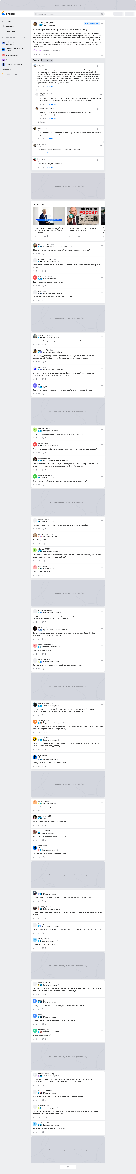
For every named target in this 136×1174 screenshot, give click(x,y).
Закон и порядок (49, 25)
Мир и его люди (49, 894)
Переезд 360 (48, 568)
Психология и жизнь (51, 612)
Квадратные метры (51, 337)
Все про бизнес (49, 279)
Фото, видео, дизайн (50, 926)
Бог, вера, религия (50, 551)
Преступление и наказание (54, 460)
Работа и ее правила (51, 909)
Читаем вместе (49, 759)
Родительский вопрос (52, 723)
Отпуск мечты (49, 803)
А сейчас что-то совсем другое (56, 247)
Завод (45, 818)
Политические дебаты (52, 293)
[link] (49, 223)
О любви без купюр (51, 536)
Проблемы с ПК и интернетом (55, 630)
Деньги (46, 387)
